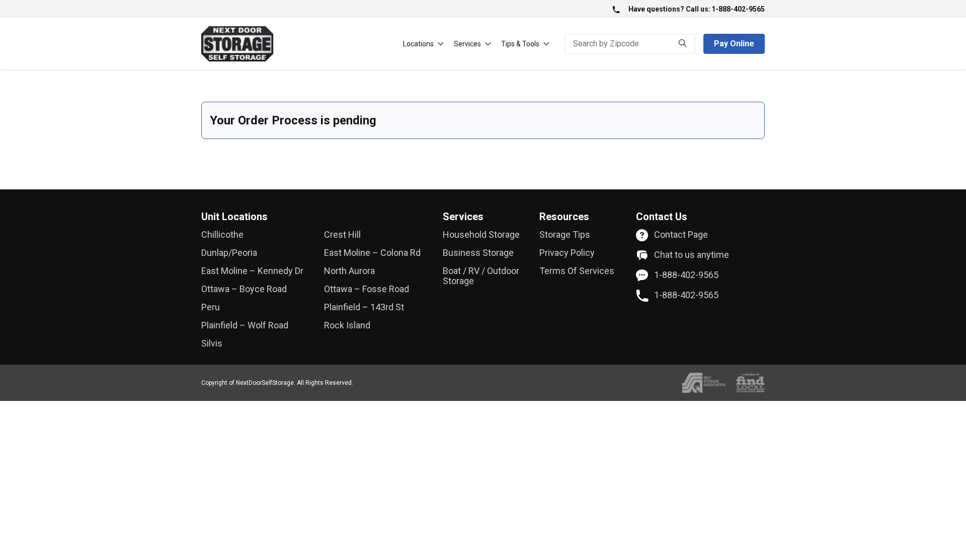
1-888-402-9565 (738, 9)
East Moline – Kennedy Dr (252, 271)
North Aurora (349, 271)
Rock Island (347, 325)
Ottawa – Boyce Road (244, 289)
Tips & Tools (520, 44)
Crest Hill (342, 235)
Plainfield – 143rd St (364, 307)
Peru (210, 307)
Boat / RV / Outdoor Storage (481, 276)
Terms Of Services (576, 271)
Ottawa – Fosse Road (366, 289)
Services (467, 44)
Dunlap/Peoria (229, 253)
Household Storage (481, 235)
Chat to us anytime (691, 255)
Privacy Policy (567, 253)
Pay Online (734, 43)
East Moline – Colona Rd (372, 253)
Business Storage (478, 253)
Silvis (211, 343)
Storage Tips (564, 235)
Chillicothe (222, 235)
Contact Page (681, 235)
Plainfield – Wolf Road (244, 325)
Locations (418, 44)
